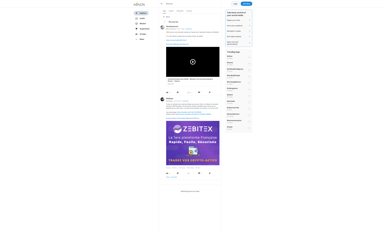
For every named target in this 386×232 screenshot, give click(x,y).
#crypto (168, 118)
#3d (171, 44)
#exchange (181, 118)
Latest (171, 11)
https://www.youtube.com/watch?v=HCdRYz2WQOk (193, 114)
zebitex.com (206, 108)
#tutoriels (183, 44)
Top (164, 11)
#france (196, 118)
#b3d (168, 44)
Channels (180, 11)
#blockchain (190, 118)
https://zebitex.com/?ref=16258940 (189, 112)
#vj (187, 44)
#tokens (174, 118)
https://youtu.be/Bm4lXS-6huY (176, 40)
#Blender (176, 44)
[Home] (139, 4)
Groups (189, 11)
